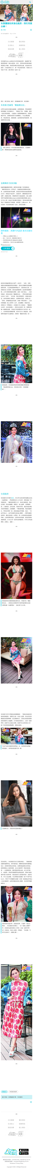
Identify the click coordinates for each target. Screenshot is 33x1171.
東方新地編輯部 (5, 33)
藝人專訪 (3, 30)
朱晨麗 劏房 (13, 1091)
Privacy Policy (19, 1163)
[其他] (31, 30)
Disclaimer (12, 1163)
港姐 (12, 498)
